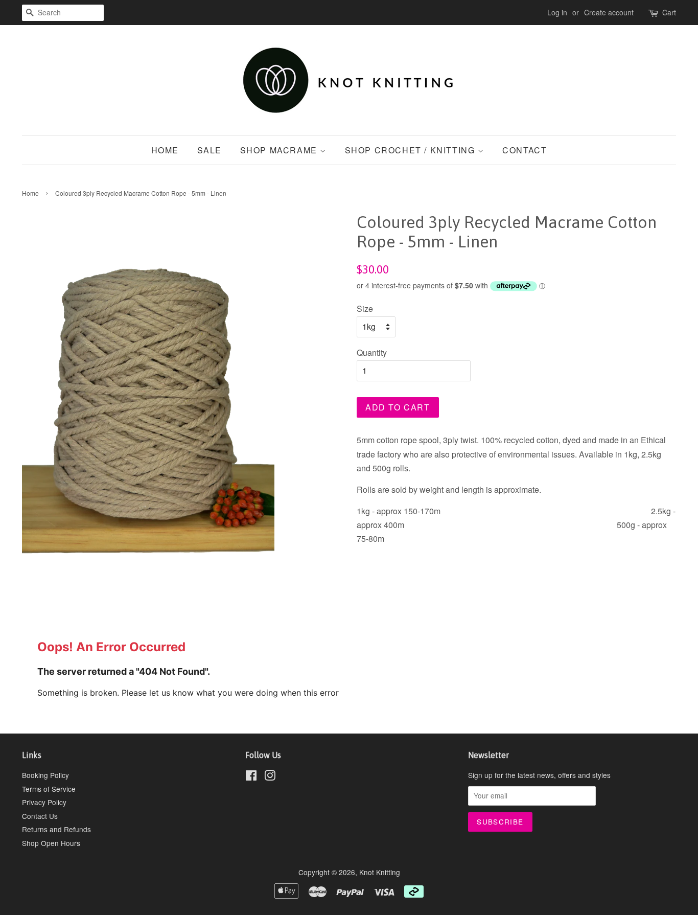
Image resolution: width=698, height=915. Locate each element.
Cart (669, 12)
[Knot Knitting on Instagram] (269, 777)
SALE (209, 150)
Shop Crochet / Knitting (411, 150)
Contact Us (40, 816)
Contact (524, 150)
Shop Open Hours (51, 843)
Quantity (372, 352)
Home (165, 150)
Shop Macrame (280, 150)
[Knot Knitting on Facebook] (251, 777)
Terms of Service (49, 789)
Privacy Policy (44, 802)
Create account (609, 12)
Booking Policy (45, 775)
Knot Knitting (379, 872)
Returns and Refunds (56, 829)
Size (365, 308)
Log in (557, 12)
